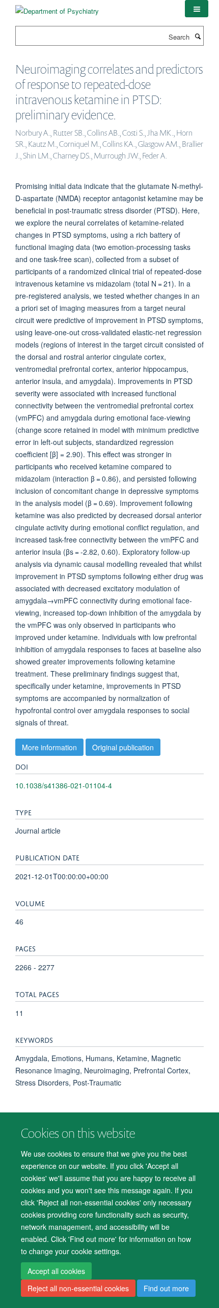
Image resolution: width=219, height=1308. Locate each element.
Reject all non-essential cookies (78, 1288)
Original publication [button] (123, 747)
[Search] (197, 36)
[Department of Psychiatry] (57, 7)
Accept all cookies (56, 1271)
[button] (196, 8)
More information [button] (49, 747)
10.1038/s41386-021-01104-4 (63, 785)
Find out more (166, 1288)
